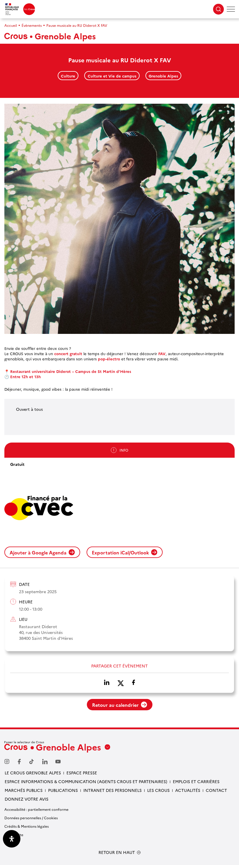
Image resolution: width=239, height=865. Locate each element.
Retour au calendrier (115, 705)
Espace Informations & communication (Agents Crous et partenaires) (86, 781)
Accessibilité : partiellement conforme (36, 809)
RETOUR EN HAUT (117, 852)
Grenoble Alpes (163, 75)
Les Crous (158, 790)
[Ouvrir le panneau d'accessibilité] (11, 839)
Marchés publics (24, 790)
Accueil (10, 25)
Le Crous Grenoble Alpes (33, 773)
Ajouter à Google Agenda (38, 552)
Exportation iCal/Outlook (120, 552)
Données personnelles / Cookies (31, 817)
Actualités (187, 790)
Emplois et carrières (196, 781)
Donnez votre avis (26, 799)
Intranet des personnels (112, 790)
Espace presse (81, 773)
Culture (68, 75)
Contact (216, 790)
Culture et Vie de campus (112, 75)
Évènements (32, 25)
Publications (63, 790)
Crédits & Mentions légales (26, 826)
